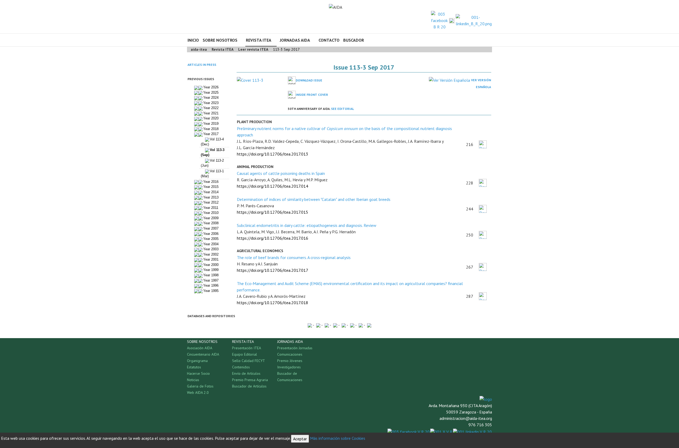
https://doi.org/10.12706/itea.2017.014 (272, 186)
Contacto (329, 40)
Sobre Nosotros (220, 40)
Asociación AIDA (199, 348)
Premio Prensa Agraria (250, 379)
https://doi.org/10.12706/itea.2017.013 (272, 154)
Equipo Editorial (244, 354)
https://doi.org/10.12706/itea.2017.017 (272, 270)
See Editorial (342, 109)
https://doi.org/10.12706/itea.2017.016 (272, 238)
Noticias (193, 379)
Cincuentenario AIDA (203, 354)
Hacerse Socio (198, 373)
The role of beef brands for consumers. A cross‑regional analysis (294, 257)
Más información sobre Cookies (337, 438)
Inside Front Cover (312, 95)
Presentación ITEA (246, 348)
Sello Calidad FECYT (248, 360)
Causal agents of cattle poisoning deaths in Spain (281, 173)
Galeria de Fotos (200, 386)
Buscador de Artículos (249, 386)
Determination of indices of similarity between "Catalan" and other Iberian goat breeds (313, 199)
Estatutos (194, 367)
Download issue (309, 80)
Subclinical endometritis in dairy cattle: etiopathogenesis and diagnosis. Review (306, 225)
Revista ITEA (258, 40)
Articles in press (202, 65)
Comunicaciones (289, 354)
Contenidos (241, 367)
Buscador (353, 40)
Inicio (193, 40)
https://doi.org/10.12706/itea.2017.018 (272, 302)
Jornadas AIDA (295, 40)
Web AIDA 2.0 (198, 392)
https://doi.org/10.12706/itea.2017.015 (272, 212)
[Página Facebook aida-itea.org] (439, 20)
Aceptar (300, 438)
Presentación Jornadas (294, 348)
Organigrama (197, 360)
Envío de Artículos (246, 373)
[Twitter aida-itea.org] (452, 20)
